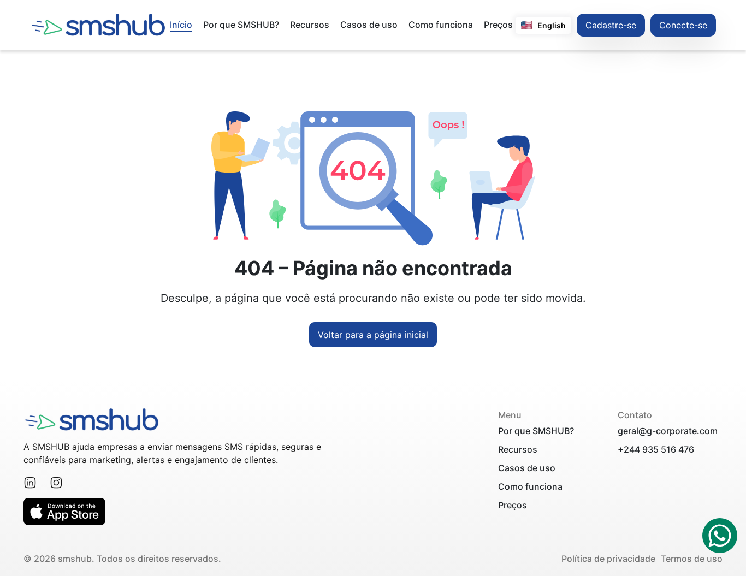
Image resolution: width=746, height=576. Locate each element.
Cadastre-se (610, 25)
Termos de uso (692, 558)
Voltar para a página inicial (373, 334)
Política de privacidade (608, 558)
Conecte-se (683, 25)
